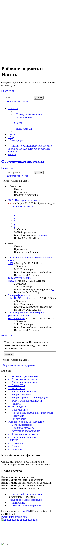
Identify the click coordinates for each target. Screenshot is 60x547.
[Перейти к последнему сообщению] (48, 235)
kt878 (10, 263)
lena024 (12, 280)
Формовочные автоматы (22, 161)
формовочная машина (20, 277)
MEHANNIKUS (19, 298)
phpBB (26, 511)
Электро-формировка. (20, 295)
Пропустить (7, 90)
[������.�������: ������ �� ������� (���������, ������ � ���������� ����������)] (19, 520)
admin (11, 203)
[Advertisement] (30, 31)
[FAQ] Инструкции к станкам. (24, 200)
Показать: (9, 342)
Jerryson (42, 235)
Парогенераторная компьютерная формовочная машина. (26, 314)
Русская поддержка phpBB (15, 516)
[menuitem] (28, 114)
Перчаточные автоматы (20, 206)
